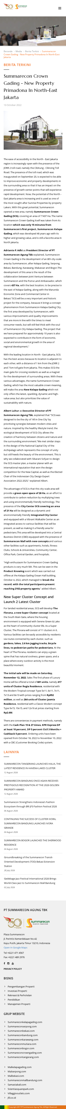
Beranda (8, 51)
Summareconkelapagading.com (25, 1022)
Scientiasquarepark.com (21, 1089)
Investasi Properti (17, 991)
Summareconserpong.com (22, 1026)
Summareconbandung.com (23, 1035)
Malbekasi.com (16, 1075)
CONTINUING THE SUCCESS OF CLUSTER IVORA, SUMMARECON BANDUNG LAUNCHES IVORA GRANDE (30, 823)
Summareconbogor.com (21, 1048)
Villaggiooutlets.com (19, 1093)
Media (19, 51)
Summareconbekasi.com (21, 1030)
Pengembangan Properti (21, 986)
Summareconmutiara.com (22, 1044)
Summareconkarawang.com (23, 1039)
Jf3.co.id (12, 1097)
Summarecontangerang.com (23, 1057)
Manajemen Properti (19, 1004)
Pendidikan (14, 999)
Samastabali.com (17, 1084)
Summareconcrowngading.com (25, 1052)
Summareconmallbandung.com (25, 1080)
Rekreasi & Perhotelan (20, 995)
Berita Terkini (32, 51)
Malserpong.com (17, 1071)
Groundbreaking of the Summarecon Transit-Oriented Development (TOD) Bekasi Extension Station (29, 862)
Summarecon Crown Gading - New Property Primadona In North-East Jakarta (32, 54)
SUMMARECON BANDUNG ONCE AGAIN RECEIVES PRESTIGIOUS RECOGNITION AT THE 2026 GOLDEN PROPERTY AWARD (31, 785)
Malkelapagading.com (20, 1067)
